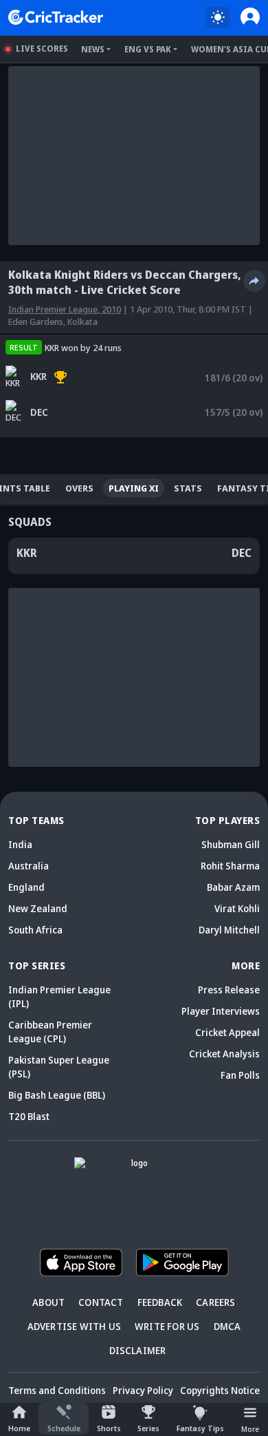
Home (19, 1428)
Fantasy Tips (200, 1428)
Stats (188, 488)
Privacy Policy (143, 1390)
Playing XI (134, 488)
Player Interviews (220, 1010)
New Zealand (37, 908)
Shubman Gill (230, 844)
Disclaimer (137, 1350)
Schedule (63, 1428)
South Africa (35, 929)
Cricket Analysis (224, 1053)
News (92, 49)
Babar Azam (233, 887)
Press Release (229, 989)
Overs (79, 488)
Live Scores (42, 48)
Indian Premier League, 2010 (64, 309)
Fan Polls (240, 1074)
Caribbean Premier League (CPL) (50, 1031)
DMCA (227, 1326)
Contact (100, 1302)
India (20, 844)
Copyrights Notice (220, 1390)
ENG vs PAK (147, 49)
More (250, 1429)
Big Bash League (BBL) (56, 1094)
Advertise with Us (74, 1326)
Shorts (109, 1428)
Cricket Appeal (227, 1032)
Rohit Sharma (230, 865)
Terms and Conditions (57, 1390)
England (26, 887)
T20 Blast (28, 1116)
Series (148, 1428)
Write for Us (167, 1326)
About (48, 1302)
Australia (28, 865)
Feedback (160, 1302)
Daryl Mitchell (229, 929)
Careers (215, 1302)
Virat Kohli (237, 908)
